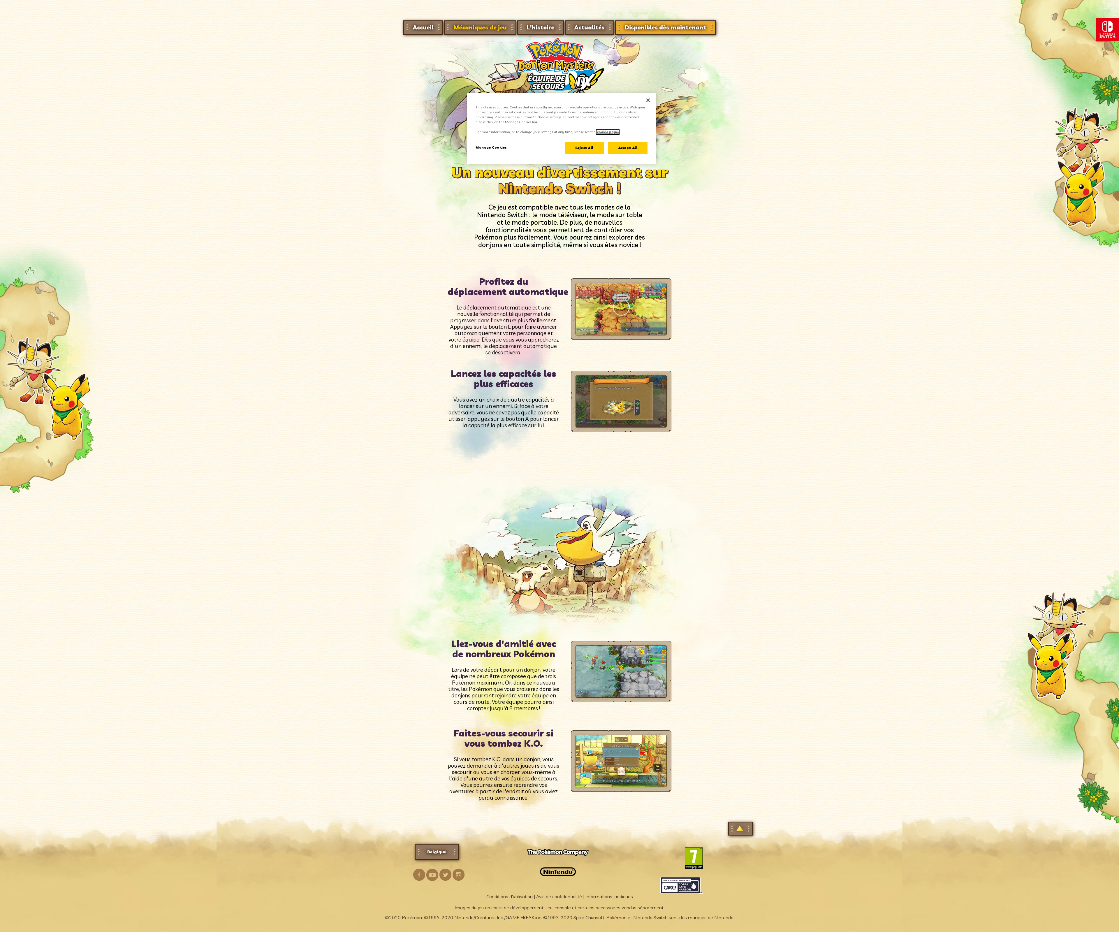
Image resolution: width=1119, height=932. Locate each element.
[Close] (648, 100)
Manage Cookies (491, 147)
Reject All (584, 148)
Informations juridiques (609, 896)
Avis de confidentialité (559, 896)
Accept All (628, 148)
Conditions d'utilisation (509, 896)
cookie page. (608, 132)
